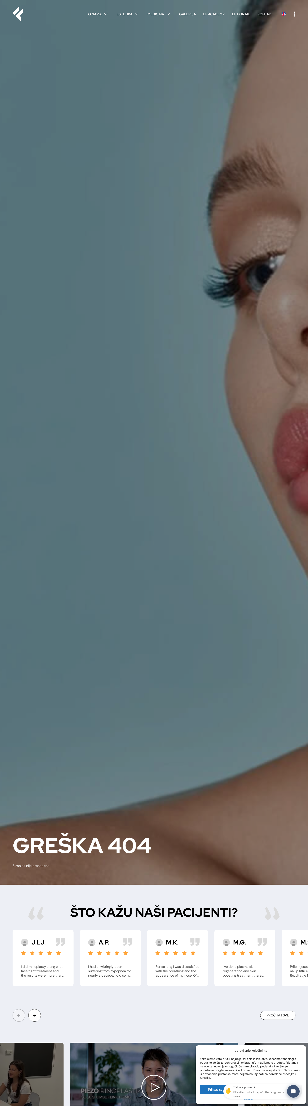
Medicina (159, 14)
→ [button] (34, 1015)
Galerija (187, 14)
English (283, 14)
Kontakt (265, 14)
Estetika (127, 14)
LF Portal (241, 14)
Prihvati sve (216, 1089)
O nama (97, 14)
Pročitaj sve (278, 1015)
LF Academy (214, 14)
